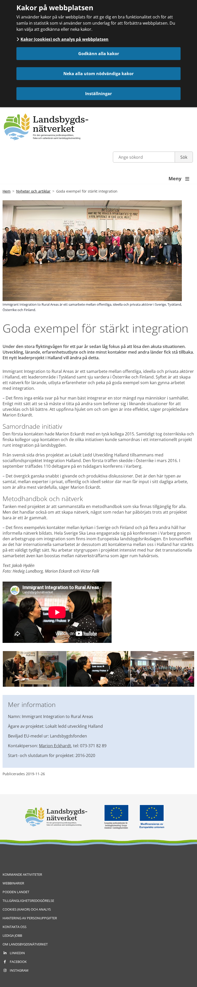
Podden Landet (16, 892)
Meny (179, 178)
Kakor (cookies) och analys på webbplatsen (65, 39)
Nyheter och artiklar (33, 191)
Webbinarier (13, 883)
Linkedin (17, 953)
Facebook (18, 961)
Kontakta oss (14, 926)
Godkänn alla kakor (98, 53)
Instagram (19, 970)
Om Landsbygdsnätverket (25, 944)
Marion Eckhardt (55, 746)
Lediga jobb (12, 935)
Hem (7, 191)
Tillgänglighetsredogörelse (28, 900)
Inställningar (98, 93)
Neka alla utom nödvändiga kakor (98, 73)
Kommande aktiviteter (22, 874)
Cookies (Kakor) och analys (27, 909)
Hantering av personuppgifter (30, 918)
